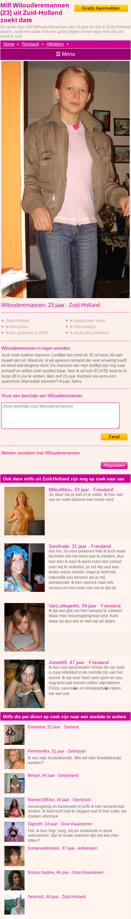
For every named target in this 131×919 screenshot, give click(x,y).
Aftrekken (55, 44)
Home (8, 44)
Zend (114, 436)
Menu (65, 54)
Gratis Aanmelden (101, 8)
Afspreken (114, 465)
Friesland (30, 44)
